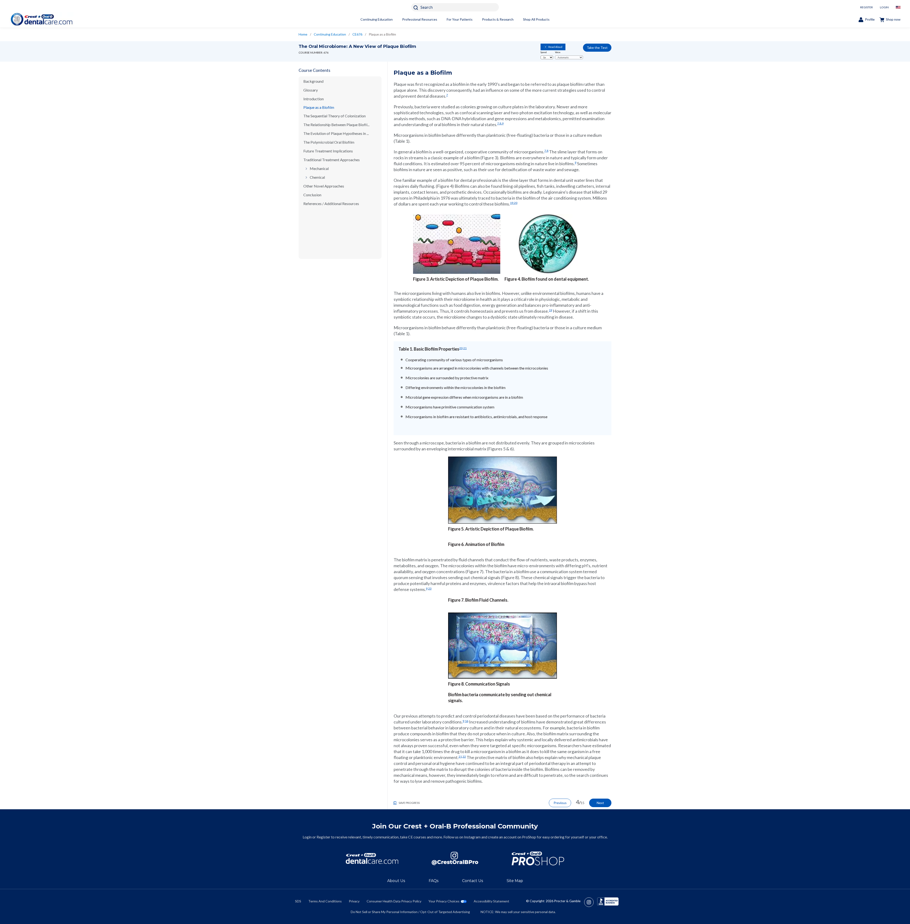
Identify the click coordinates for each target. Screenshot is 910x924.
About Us (396, 880)
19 (550, 310)
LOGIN (884, 7)
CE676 (357, 34)
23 (430, 588)
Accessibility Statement (491, 901)
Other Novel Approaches (323, 186)
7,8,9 (500, 123)
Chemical (317, 177)
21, (461, 756)
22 (464, 756)
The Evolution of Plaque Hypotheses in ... (336, 133)
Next (600, 803)
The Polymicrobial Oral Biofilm (328, 142)
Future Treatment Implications (328, 151)
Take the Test (597, 48)
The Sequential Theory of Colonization (334, 116)
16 (466, 721)
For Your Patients (460, 19)
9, (427, 588)
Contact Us (472, 880)
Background (313, 81)
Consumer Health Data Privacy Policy (394, 901)
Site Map (515, 880)
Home (303, 34)
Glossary (310, 90)
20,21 (463, 348)
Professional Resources (419, 19)
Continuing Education (376, 19)
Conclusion (312, 194)
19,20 (513, 203)
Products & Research (498, 19)
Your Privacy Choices (444, 901)
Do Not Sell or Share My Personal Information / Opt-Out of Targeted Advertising (410, 912)
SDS (298, 901)
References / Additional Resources (331, 203)
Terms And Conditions (325, 901)
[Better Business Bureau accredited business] (608, 902)
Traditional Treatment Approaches (331, 159)
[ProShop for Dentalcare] (537, 858)
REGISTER (866, 7)
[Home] (41, 19)
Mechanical (319, 168)
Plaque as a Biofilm (318, 107)
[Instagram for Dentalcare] (455, 858)
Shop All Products (536, 19)
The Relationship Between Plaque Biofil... (336, 124)
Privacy (354, 901)
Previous (560, 803)
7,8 (546, 150)
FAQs (433, 880)
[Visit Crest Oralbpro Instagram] (590, 902)
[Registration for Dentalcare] (372, 858)
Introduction (313, 98)
